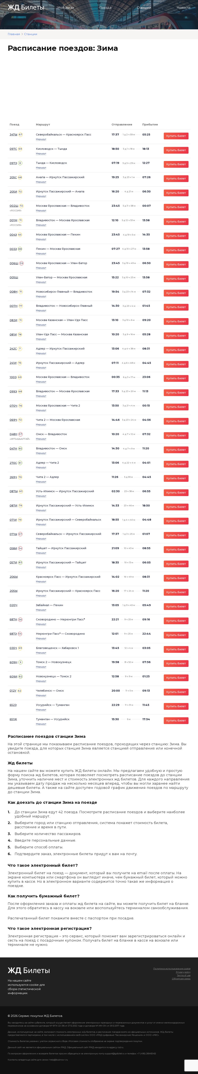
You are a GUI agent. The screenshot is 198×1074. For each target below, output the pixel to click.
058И (13, 548)
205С (13, 177)
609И (13, 676)
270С (13, 463)
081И (13, 334)
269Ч (13, 477)
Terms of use (183, 975)
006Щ (14, 263)
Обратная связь (181, 978)
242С (13, 348)
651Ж (13, 719)
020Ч (13, 605)
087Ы (14, 491)
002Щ (14, 206)
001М (13, 220)
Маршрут (41, 139)
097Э (13, 163)
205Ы (14, 591)
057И (13, 562)
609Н (13, 662)
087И (13, 505)
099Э (13, 391)
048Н (13, 434)
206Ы (14, 577)
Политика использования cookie (171, 968)
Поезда (105, 7)
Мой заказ (65, 7)
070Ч (13, 405)
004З (13, 234)
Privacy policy (183, 972)
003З (13, 249)
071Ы (13, 534)
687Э (13, 633)
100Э (13, 377)
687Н (13, 619)
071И (13, 520)
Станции (144, 7)
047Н (13, 448)
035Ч (13, 648)
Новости (183, 7)
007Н (14, 306)
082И (13, 320)
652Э (13, 705)
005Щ (14, 277)
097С (13, 149)
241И (13, 363)
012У (13, 690)
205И (13, 191)
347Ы (13, 134)
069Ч (13, 420)
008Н (14, 291)
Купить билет (176, 136)
